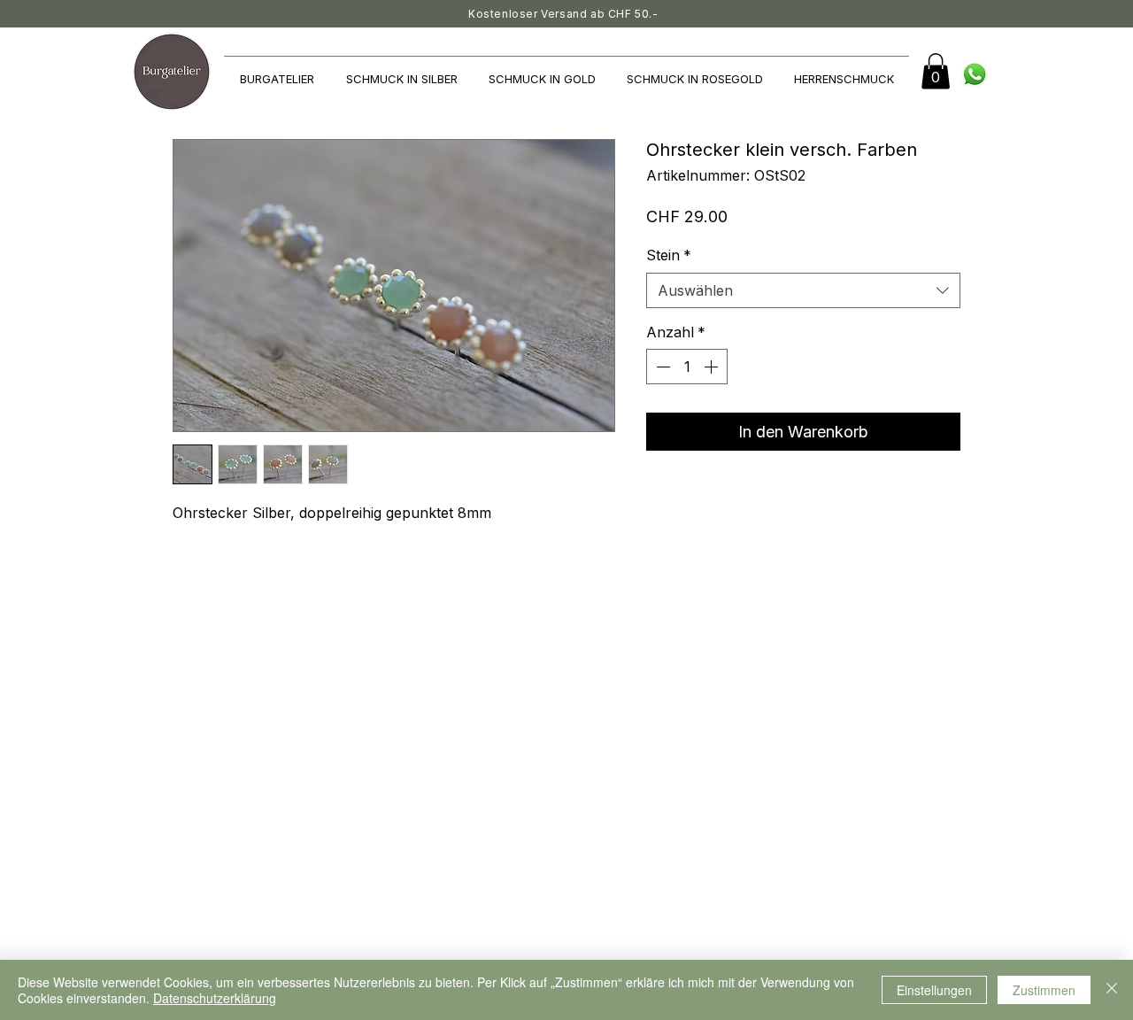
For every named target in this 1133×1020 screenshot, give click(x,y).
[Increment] (712, 366)
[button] (936, 71)
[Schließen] (1111, 990)
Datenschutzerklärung (214, 998)
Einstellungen (934, 990)
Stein (668, 255)
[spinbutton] (687, 366)
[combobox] (803, 290)
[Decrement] (661, 366)
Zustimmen (1044, 990)
